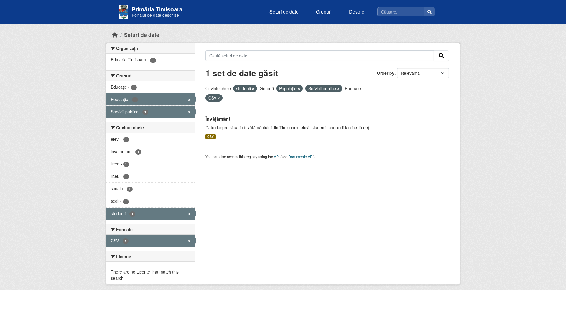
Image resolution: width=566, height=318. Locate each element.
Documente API (300, 156)
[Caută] (429, 11)
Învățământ (217, 118)
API (276, 156)
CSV (210, 136)
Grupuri (324, 11)
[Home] (115, 34)
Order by (385, 73)
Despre (356, 11)
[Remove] (253, 88)
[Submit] (441, 55)
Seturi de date (284, 11)
